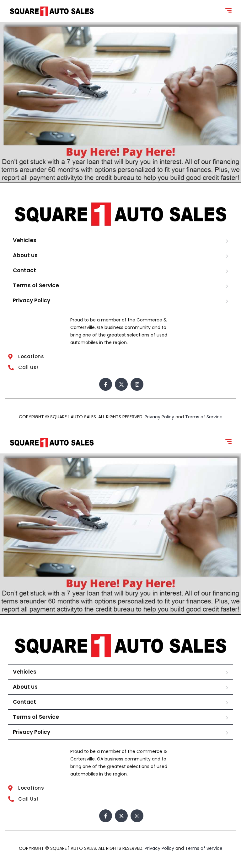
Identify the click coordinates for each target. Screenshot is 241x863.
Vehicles (24, 240)
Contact (24, 270)
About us (25, 255)
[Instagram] (137, 384)
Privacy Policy (31, 300)
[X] (121, 384)
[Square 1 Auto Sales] (51, 11)
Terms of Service (36, 285)
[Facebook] (105, 384)
